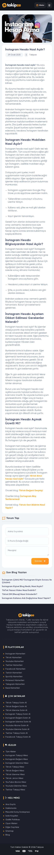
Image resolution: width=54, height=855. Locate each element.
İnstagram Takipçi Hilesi (17, 755)
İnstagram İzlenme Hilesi (17, 763)
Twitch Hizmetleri (14, 673)
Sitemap (10, 831)
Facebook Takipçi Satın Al (18, 737)
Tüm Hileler (11, 752)
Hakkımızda (11, 808)
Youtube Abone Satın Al (17, 726)
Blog (8, 835)
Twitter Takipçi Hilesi (15, 790)
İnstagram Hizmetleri (15, 654)
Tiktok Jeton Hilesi (14, 778)
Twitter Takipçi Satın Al (17, 733)
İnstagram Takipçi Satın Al (18, 714)
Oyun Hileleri (11, 823)
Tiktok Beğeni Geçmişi (31, 491)
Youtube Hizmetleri (15, 661)
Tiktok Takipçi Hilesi (15, 767)
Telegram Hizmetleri (15, 684)
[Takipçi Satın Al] (12, 5)
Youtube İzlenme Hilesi (16, 786)
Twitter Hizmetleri (14, 665)
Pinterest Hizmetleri (15, 680)
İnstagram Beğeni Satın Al (18, 718)
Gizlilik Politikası (13, 820)
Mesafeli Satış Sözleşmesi (18, 812)
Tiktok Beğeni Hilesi (15, 771)
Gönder (38, 561)
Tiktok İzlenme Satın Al (16, 710)
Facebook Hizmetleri (15, 669)
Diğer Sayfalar (12, 827)
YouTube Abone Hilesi (16, 782)
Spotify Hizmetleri (14, 677)
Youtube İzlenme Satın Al (17, 729)
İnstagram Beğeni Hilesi (17, 759)
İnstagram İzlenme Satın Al (18, 722)
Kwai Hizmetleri (13, 688)
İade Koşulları (12, 816)
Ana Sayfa (10, 804)
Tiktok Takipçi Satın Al (16, 703)
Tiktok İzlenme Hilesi (15, 775)
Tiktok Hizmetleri (13, 658)
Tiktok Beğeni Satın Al (16, 707)
